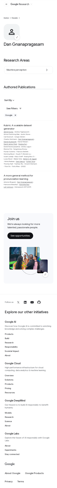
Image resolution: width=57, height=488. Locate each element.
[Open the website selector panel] (31, 4)
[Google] (10, 464)
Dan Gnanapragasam (26, 139)
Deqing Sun (22, 144)
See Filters (12, 108)
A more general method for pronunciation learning (18, 177)
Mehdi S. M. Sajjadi (30, 159)
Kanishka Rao (24, 184)
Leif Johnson (8, 187)
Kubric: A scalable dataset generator (18, 127)
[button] (10, 100)
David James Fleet (10, 144)
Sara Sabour (20, 161)
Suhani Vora (30, 161)
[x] (18, 302)
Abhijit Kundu (8, 132)
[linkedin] (25, 302)
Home (6, 18)
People (15, 18)
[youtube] (32, 302)
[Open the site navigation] (6, 4)
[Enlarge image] (17, 37)
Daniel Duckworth (10, 142)
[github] (39, 302)
